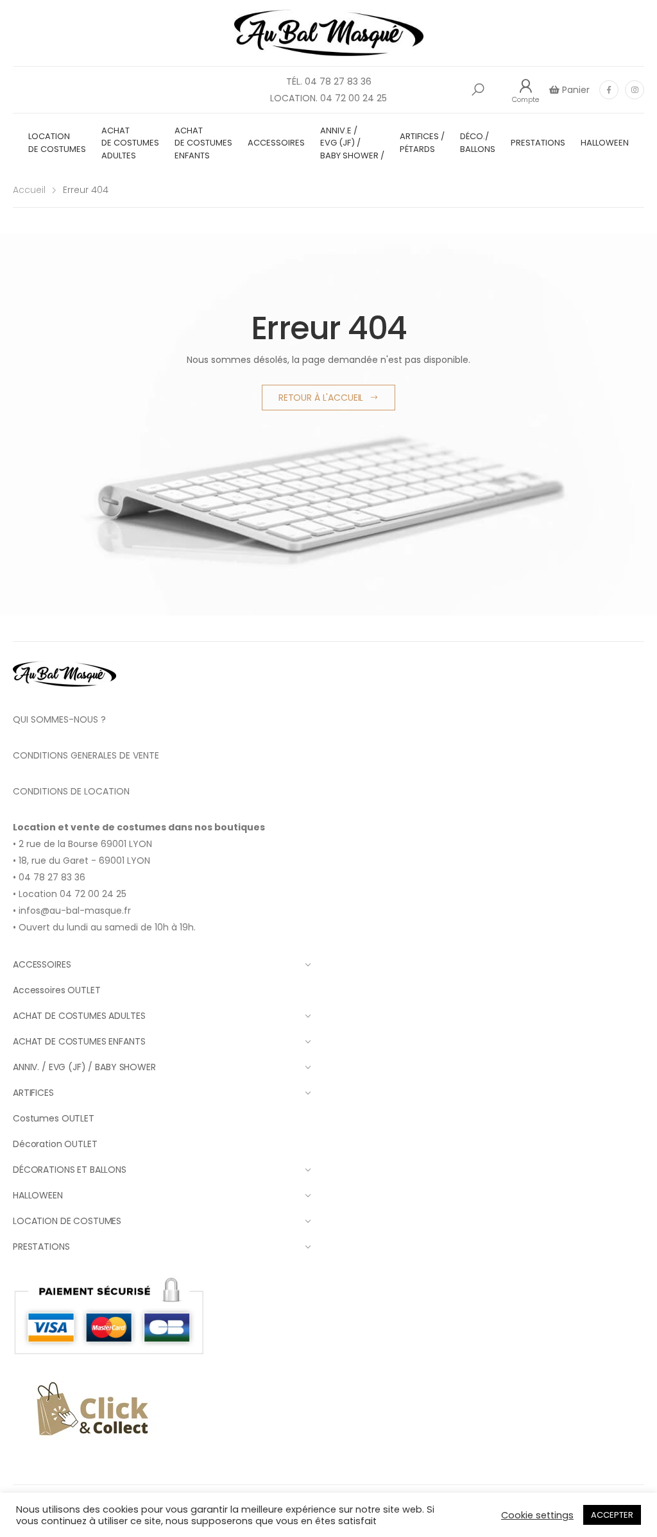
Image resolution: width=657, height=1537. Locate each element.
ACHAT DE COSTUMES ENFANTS (203, 143)
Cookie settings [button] (537, 1515)
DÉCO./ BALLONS (477, 142)
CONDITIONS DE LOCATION (71, 791)
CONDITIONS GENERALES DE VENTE (86, 755)
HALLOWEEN (605, 143)
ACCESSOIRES (276, 143)
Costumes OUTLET (53, 1118)
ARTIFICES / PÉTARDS (422, 142)
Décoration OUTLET (55, 1144)
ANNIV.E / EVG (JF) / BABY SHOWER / (352, 143)
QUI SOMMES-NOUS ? (59, 719)
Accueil (29, 189)
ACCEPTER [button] (612, 1515)
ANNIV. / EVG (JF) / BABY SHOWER (84, 1067)
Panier (574, 89)
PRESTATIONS (538, 143)
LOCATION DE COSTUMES (57, 142)
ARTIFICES (33, 1092)
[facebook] (609, 89)
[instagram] (634, 89)
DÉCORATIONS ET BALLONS (69, 1169)
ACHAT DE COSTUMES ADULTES (130, 143)
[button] (478, 89)
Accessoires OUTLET (56, 990)
